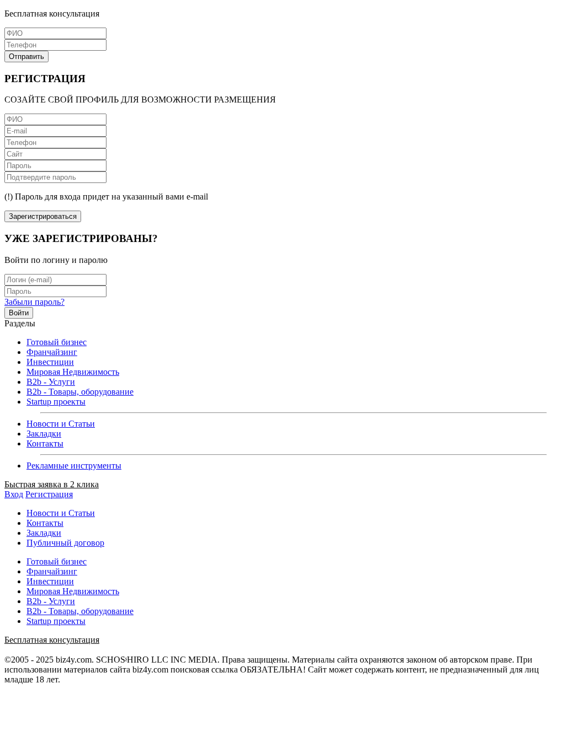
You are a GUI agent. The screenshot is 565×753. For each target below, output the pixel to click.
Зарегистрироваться (43, 216)
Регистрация (49, 494)
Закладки (43, 433)
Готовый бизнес (56, 342)
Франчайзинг (51, 352)
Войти (19, 313)
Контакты (44, 443)
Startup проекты (56, 401)
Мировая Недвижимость (72, 371)
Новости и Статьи (60, 423)
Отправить (26, 56)
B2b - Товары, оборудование (80, 391)
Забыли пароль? (34, 301)
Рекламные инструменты (73, 465)
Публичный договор (65, 542)
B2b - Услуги (50, 381)
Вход (13, 494)
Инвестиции (50, 362)
